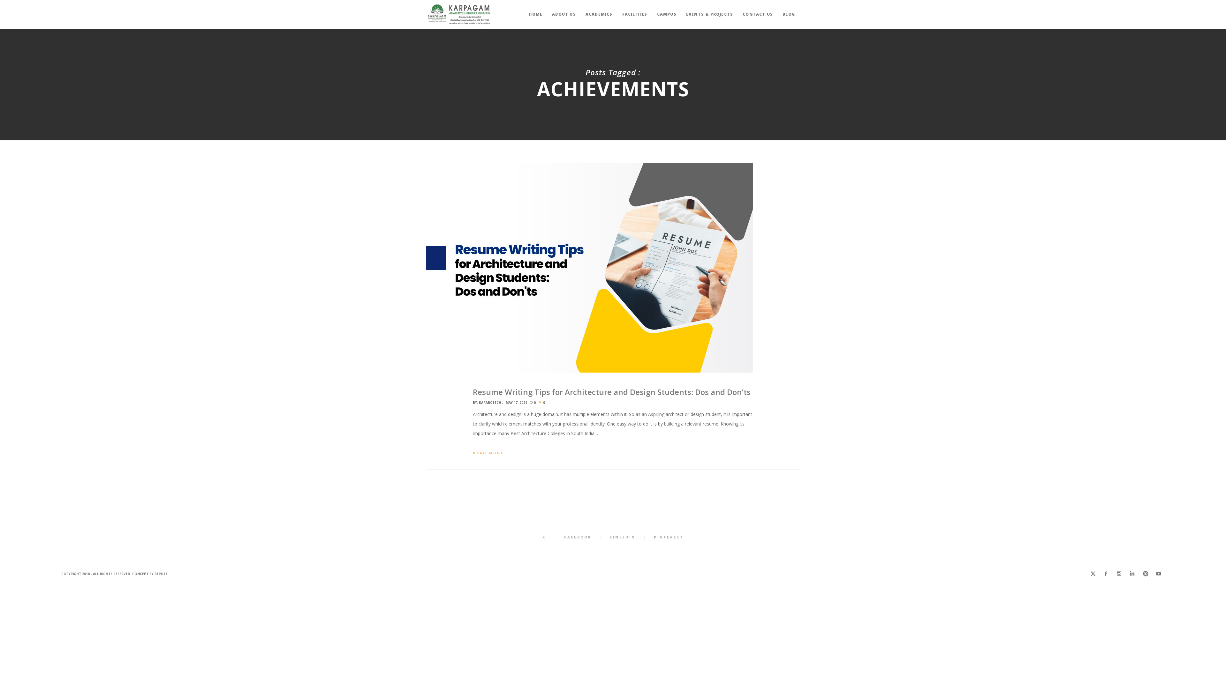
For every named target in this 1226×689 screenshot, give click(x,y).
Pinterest (669, 537)
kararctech (490, 402)
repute (161, 574)
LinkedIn (622, 537)
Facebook (577, 537)
